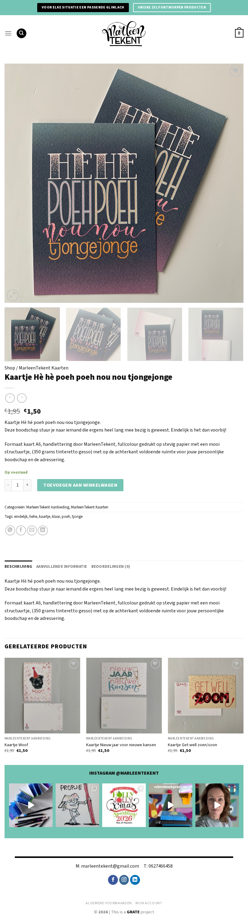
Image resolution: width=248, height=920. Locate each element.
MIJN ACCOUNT (148, 903)
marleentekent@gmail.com (110, 866)
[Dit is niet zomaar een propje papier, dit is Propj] (77, 805)
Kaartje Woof (16, 745)
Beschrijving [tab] (18, 566)
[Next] (231, 183)
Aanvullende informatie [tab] (61, 566)
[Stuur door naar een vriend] (32, 530)
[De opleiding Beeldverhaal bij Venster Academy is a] (217, 805)
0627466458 (160, 866)
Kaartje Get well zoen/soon (192, 745)
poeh (66, 516)
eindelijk (21, 516)
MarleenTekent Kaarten (43, 368)
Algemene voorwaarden (109, 903)
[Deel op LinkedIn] (43, 530)
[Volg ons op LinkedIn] (135, 880)
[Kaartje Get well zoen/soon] (205, 695)
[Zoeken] (21, 33)
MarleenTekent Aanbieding (47, 507)
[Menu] (8, 33)
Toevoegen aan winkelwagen (80, 485)
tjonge (77, 516)
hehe (33, 516)
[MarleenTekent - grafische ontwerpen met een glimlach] (124, 33)
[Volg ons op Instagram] (124, 880)
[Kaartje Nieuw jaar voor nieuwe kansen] (124, 695)
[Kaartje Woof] (42, 695)
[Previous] (16, 183)
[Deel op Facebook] (21, 530)
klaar (56, 516)
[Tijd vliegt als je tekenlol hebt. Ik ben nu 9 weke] (170, 805)
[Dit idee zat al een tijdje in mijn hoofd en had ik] (31, 805)
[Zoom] (12, 295)
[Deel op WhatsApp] (10, 530)
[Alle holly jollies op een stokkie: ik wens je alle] (124, 805)
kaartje (44, 516)
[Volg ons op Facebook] (113, 880)
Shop (10, 368)
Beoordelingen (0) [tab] (110, 566)
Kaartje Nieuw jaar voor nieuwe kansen (121, 745)
